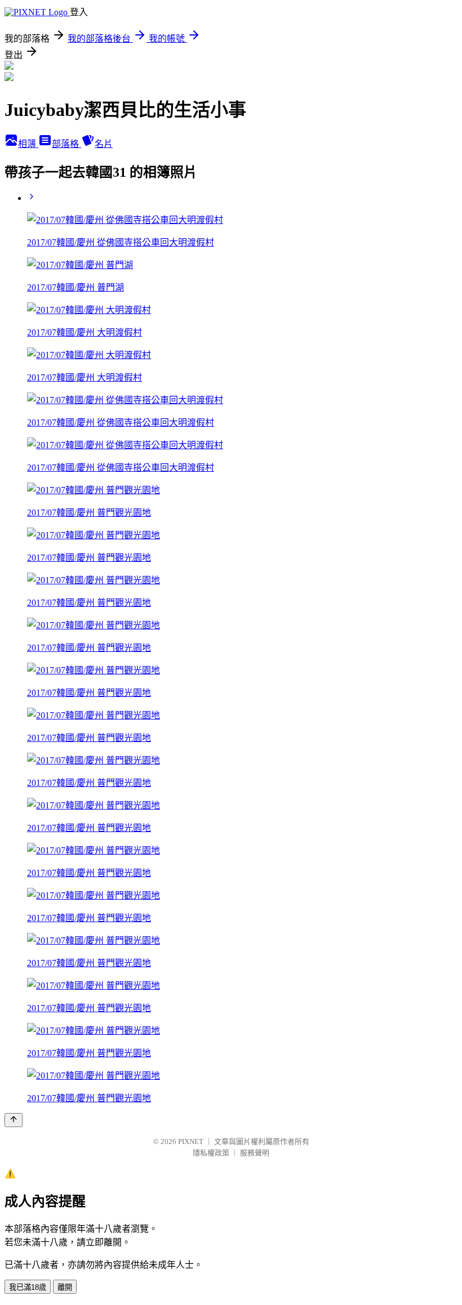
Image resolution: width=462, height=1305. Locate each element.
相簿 (28, 144)
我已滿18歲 (27, 1287)
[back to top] (14, 1120)
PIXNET (190, 1141)
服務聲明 (254, 1152)
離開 (64, 1287)
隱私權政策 (211, 1152)
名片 (104, 144)
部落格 (66, 144)
